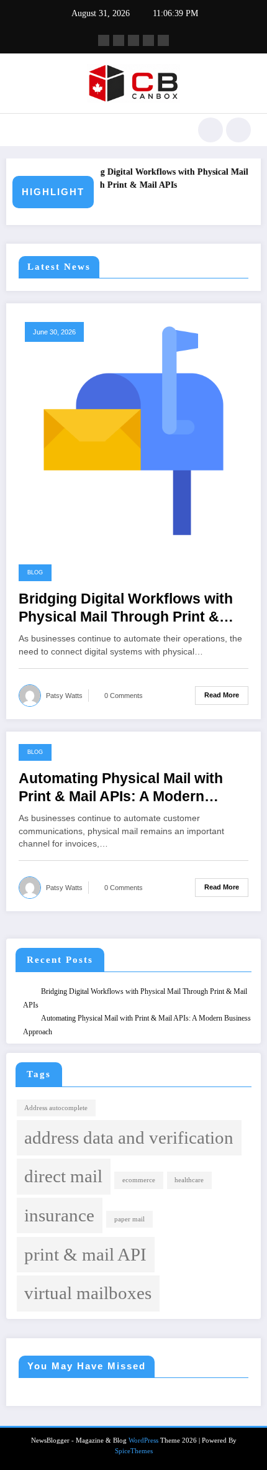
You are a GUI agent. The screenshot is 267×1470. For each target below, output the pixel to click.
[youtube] (163, 40)
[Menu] (22, 130)
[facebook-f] (103, 40)
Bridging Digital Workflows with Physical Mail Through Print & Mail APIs (156, 178)
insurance (59, 1215)
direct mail (63, 1176)
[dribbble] (133, 40)
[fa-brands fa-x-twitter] (118, 40)
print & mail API (85, 1254)
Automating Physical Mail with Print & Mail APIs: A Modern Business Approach (121, 788)
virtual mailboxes (88, 1293)
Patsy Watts (64, 695)
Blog (35, 572)
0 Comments (123, 695)
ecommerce (138, 1180)
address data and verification (128, 1137)
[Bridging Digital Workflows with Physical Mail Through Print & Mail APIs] (133, 430)
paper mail (129, 1219)
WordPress (143, 1440)
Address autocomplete (56, 1108)
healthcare (189, 1180)
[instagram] (148, 40)
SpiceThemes (134, 1451)
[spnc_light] (238, 129)
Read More (221, 695)
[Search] (210, 130)
